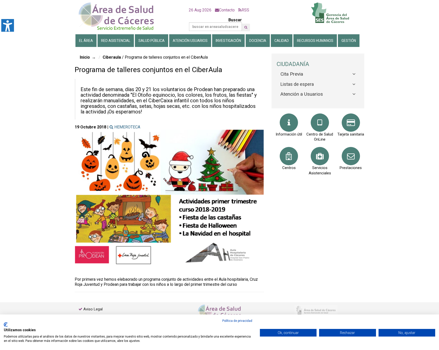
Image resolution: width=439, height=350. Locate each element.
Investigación (228, 41)
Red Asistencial (115, 41)
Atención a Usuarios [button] (301, 94)
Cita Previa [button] (291, 74)
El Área (86, 41)
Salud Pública (151, 41)
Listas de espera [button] (297, 84)
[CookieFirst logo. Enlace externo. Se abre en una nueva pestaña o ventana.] (6, 324)
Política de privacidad (237, 321)
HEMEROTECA (126, 127)
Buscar (235, 20)
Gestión (348, 41)
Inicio (85, 57)
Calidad (281, 41)
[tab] (318, 74)
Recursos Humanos (315, 41)
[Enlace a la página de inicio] (120, 16)
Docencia (257, 41)
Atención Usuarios (190, 41)
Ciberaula (112, 57)
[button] (246, 27)
